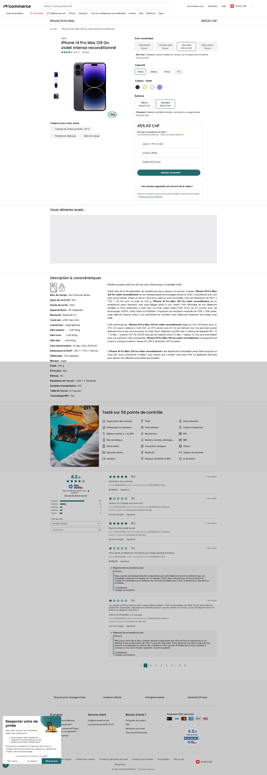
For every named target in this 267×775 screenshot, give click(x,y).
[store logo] (17, 6)
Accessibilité (163, 759)
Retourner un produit (135, 728)
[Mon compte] (256, 6)
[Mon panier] (262, 6)
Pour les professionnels (136, 732)
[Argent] (152, 87)
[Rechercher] (172, 6)
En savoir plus (142, 57)
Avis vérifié (212, 476)
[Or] (145, 87)
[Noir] (137, 87)
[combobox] (104, 6)
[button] (240, 6)
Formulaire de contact (136, 720)
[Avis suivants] (185, 665)
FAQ (127, 724)
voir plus (138, 614)
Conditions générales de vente (113, 759)
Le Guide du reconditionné (62, 720)
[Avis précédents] (141, 665)
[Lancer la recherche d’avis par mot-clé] (99, 529)
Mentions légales (63, 759)
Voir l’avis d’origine (116, 515)
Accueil (53, 29)
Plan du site (178, 759)
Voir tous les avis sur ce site (75, 496)
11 (180, 665)
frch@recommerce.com (98, 720)
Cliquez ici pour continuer (150, 196)
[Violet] (159, 87)
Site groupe (119, 764)
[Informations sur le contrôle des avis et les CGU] (88, 491)
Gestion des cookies (85, 759)
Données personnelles (142, 759)
